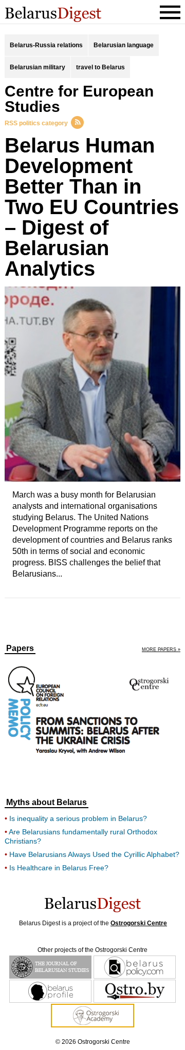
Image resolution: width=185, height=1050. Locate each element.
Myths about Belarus (46, 802)
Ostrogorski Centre (138, 923)
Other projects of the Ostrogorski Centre (92, 950)
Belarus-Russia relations (46, 45)
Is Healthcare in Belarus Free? (58, 868)
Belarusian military (37, 67)
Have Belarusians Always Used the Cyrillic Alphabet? (94, 854)
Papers (20, 648)
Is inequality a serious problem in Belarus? (78, 818)
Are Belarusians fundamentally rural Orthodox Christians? (81, 836)
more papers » (161, 649)
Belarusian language (124, 45)
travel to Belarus (100, 67)
